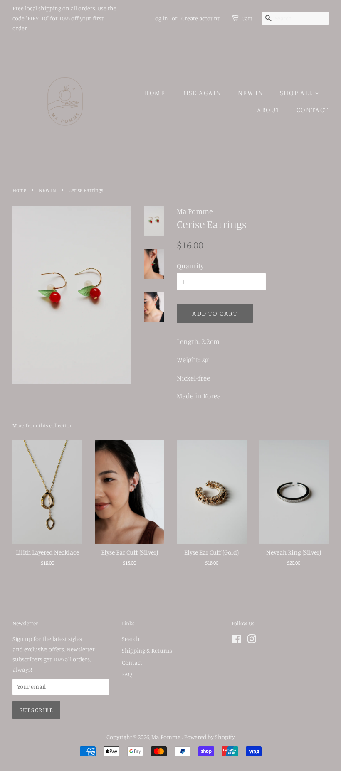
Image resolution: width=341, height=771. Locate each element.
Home (154, 92)
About (268, 110)
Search (131, 638)
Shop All (297, 92)
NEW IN (251, 92)
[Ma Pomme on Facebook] (236, 640)
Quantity (190, 265)
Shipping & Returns (147, 650)
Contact (313, 110)
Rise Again (201, 92)
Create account (200, 18)
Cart (247, 18)
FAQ (127, 674)
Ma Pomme (166, 736)
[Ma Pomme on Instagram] (251, 640)
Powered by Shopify (209, 736)
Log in (160, 18)
